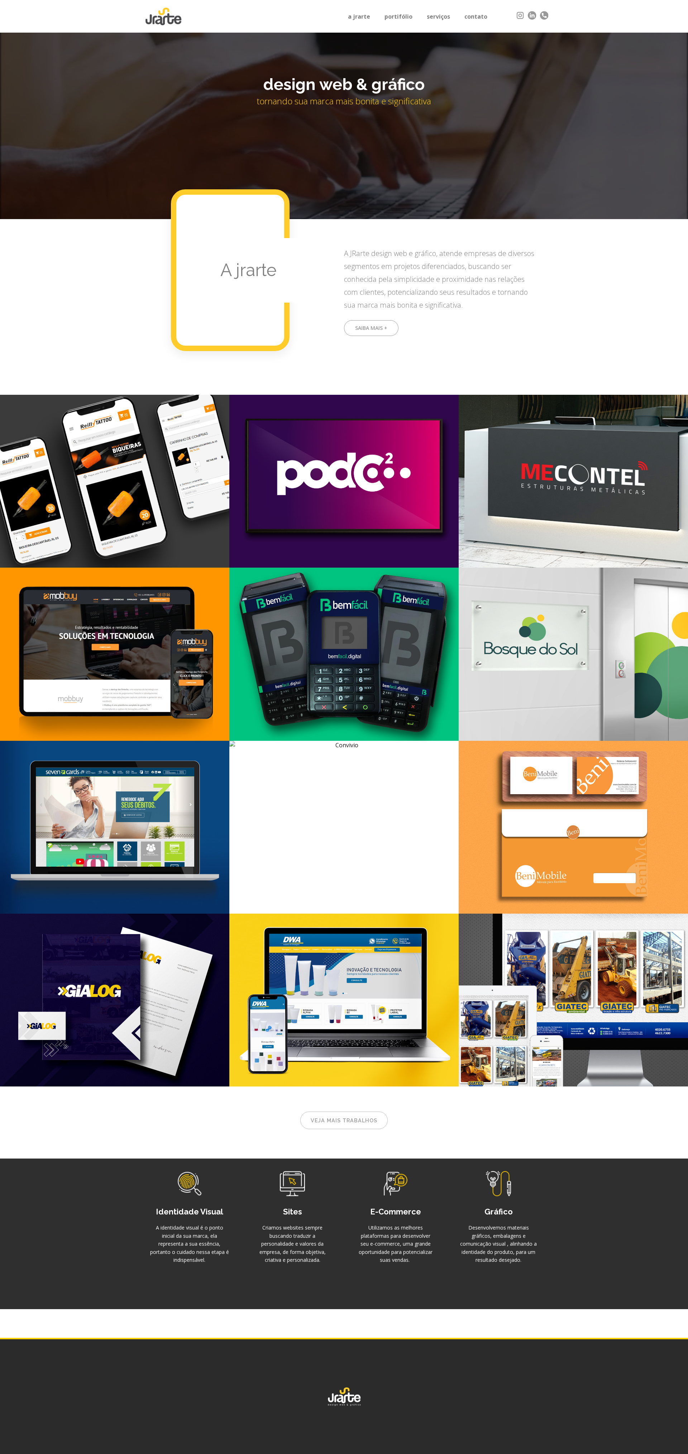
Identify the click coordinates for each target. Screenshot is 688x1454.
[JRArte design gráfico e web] (344, 1396)
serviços (438, 16)
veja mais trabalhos (344, 1120)
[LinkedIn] (532, 15)
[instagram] (520, 15)
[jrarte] (163, 16)
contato (475, 16)
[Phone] (544, 15)
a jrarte (359, 16)
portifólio (398, 16)
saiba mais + (371, 328)
